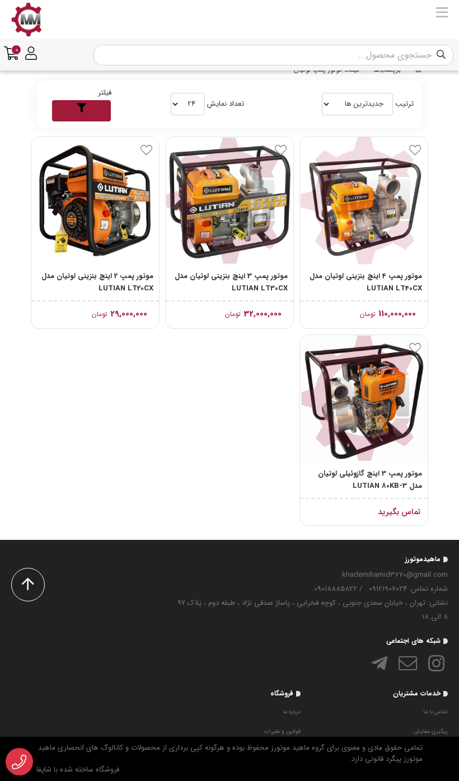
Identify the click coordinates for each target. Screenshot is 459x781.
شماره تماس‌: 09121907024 (408, 589)
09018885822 (335, 589)
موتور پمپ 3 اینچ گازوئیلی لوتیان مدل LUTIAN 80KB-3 (370, 480)
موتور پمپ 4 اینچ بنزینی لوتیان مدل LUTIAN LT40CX (366, 282)
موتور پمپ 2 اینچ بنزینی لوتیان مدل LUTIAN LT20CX (97, 282)
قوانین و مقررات (282, 731)
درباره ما (292, 712)
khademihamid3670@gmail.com (395, 575)
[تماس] (19, 762)
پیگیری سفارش (431, 731)
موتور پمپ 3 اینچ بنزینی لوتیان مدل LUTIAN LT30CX (231, 282)
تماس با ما (435, 712)
